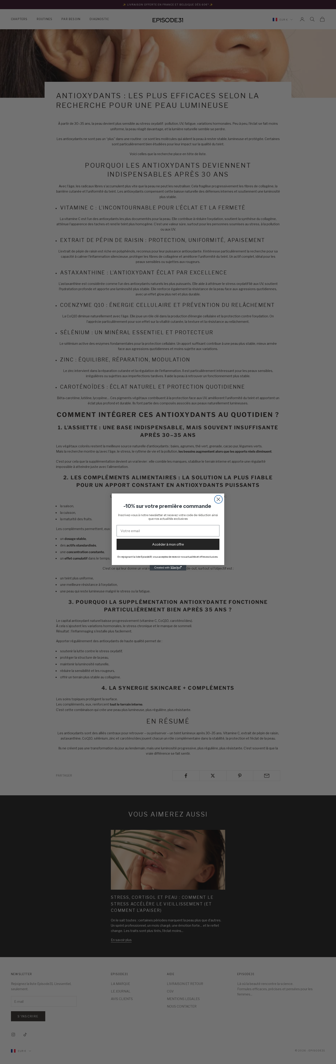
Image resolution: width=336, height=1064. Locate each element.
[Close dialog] (218, 499)
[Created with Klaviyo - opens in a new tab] (168, 567)
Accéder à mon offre (168, 544)
